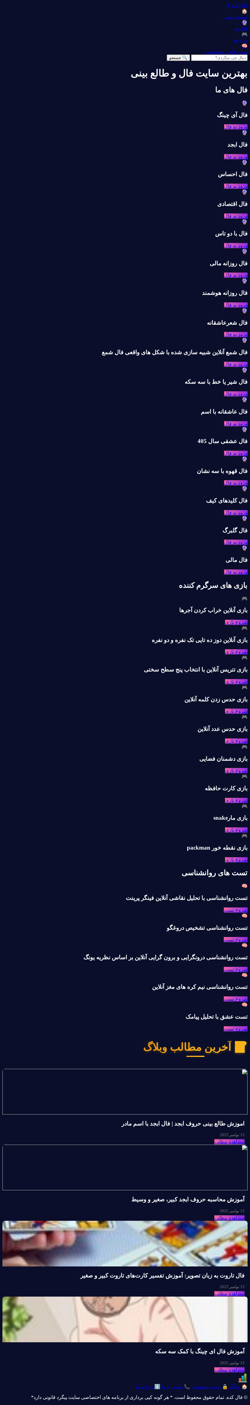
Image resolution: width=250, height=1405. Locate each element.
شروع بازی (236, 622)
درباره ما (147, 1386)
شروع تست (236, 910)
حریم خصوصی (209, 1386)
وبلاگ (238, 1386)
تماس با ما (175, 1386)
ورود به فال (236, 126)
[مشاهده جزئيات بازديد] (243, 1380)
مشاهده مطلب (229, 1141)
